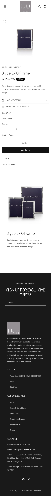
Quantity (5, 124)
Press (12, 382)
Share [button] (7, 158)
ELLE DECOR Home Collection (29, 491)
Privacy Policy (15, 425)
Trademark (14, 430)
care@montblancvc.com (25, 450)
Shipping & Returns (17, 419)
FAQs (12, 403)
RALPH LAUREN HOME (11, 67)
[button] (5, 6)
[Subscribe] (43, 303)
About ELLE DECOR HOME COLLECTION (25, 376)
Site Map (13, 387)
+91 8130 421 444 (22, 444)
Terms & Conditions (18, 408)
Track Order (14, 414)
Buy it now (25, 150)
